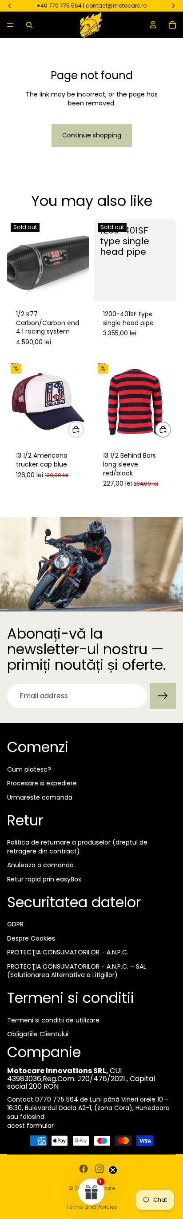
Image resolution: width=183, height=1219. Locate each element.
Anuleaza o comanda (40, 865)
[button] (91, 1191)
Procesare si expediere (42, 783)
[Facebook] (83, 1168)
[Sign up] (163, 696)
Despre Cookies (31, 938)
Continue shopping (91, 135)
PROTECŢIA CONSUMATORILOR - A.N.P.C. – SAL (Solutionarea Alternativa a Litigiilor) (76, 971)
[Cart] (172, 25)
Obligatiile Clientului (37, 1034)
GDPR (15, 924)
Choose (170, 429)
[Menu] (10, 25)
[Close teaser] (112, 1170)
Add (83, 429)
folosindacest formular (30, 1121)
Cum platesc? (29, 769)
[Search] (29, 25)
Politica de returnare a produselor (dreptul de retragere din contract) (77, 847)
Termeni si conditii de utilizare (53, 1020)
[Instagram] (99, 1168)
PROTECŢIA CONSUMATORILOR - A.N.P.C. (67, 952)
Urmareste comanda (39, 797)
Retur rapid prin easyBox (44, 879)
